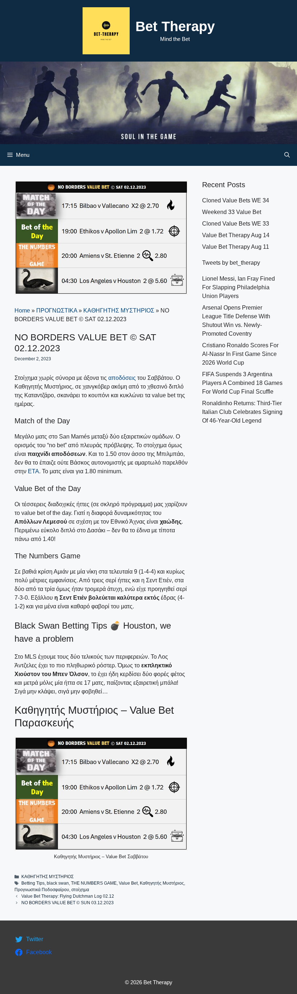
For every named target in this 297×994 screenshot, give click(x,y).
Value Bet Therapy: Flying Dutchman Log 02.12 (67, 896)
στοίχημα (80, 889)
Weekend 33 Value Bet (231, 212)
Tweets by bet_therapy (231, 263)
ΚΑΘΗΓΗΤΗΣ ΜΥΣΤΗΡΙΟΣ (118, 310)
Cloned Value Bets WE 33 (235, 224)
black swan (58, 883)
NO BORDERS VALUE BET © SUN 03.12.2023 (67, 902)
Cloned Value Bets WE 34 (235, 200)
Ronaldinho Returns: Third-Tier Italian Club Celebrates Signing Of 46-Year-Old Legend (242, 412)
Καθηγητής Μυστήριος (162, 883)
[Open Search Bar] (287, 155)
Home (22, 310)
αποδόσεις (122, 378)
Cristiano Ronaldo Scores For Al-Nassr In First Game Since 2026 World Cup (240, 354)
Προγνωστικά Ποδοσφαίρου (41, 889)
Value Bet (128, 883)
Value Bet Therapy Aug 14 (235, 235)
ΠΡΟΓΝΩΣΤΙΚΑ (56, 310)
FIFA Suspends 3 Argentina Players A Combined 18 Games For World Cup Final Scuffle (242, 383)
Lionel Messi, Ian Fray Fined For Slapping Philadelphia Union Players (238, 287)
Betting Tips (33, 883)
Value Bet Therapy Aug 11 (235, 247)
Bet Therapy (175, 26)
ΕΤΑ (33, 471)
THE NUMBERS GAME (94, 883)
